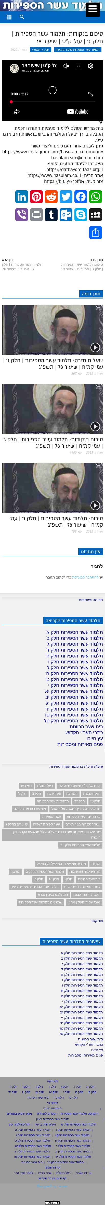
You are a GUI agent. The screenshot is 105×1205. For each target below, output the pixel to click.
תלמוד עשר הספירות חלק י (75, 685)
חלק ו (68, 879)
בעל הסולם (45, 786)
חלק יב (39, 1092)
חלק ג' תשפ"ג (40, 50)
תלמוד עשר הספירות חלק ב (75, 638)
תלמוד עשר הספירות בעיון (52, 1119)
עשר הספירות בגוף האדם (82, 824)
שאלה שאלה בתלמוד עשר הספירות (76, 766)
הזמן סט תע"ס (52, 1108)
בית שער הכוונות (86, 726)
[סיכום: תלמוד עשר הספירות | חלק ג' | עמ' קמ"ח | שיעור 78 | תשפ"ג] (52, 487)
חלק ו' (22, 793)
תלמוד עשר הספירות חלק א (74, 632)
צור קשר (97, 920)
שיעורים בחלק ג (17, 824)
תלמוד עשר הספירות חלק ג (75, 644)
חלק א (90, 1087)
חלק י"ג (54, 879)
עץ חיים (95, 738)
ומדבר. (15, 871)
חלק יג (26, 1092)
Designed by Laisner (52, 1186)
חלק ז (14, 1087)
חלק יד (12, 1092)
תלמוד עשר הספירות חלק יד (74, 709)
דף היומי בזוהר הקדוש (52, 1178)
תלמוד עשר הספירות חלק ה (74, 656)
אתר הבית (44, 1173)
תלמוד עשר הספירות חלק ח (74, 673)
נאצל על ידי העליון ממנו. (84, 902)
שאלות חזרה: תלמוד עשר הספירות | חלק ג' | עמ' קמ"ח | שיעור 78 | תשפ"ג (53, 363)
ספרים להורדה (46, 1114)
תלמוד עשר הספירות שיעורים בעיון (77, 50)
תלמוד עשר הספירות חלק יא (74, 691)
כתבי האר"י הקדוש (84, 732)
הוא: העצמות (91, 793)
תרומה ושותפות (91, 599)
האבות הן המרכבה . (86, 894)
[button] (17, 16)
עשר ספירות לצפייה (46, 824)
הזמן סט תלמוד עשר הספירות (79, 1114)
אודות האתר (52, 1167)
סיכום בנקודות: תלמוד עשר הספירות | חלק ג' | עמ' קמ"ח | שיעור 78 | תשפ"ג (53, 442)
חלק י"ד (79, 801)
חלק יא (53, 1092)
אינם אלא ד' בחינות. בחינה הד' (79, 786)
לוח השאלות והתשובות (85, 871)
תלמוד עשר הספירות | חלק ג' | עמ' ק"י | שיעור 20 (22, 266)
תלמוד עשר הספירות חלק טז (74, 721)
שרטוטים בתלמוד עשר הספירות (40, 902)
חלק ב (36, 793)
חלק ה (39, 1087)
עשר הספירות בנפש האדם (82, 887)
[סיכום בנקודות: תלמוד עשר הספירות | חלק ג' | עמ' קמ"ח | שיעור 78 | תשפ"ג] (52, 408)
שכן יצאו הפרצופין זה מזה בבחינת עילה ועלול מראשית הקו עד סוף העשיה (56, 835)
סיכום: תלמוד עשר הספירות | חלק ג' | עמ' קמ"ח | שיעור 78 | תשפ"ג (56, 521)
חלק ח (92, 1092)
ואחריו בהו (54, 793)
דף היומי (52, 1081)
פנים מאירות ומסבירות (80, 744)
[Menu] (93, 10)
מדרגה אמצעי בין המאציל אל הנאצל (75, 809)
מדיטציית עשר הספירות (53, 801)
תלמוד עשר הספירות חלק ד (75, 650)
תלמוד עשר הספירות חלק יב (74, 697)
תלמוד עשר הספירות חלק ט (74, 679)
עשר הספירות (51, 816)
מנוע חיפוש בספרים (19, 1114)
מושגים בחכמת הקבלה (30, 809)
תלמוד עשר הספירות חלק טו (74, 715)
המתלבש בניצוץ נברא (53, 894)
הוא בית (26, 786)
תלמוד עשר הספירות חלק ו (75, 662)
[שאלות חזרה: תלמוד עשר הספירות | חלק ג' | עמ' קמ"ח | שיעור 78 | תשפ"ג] (52, 329)
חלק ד (52, 1087)
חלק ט (79, 1092)
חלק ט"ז (59, 1097)
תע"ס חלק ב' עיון (45, 1124)
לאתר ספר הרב (23, 1173)
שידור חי (52, 1103)
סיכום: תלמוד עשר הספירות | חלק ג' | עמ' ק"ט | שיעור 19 (82, 266)
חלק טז (95, 801)
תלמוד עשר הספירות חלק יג (74, 703)
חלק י (66, 1092)
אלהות (95, 864)
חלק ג (64, 1087)
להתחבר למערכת (85, 577)
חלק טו (73, 1097)
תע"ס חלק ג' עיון (19, 1124)
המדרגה (71, 793)
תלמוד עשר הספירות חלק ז (75, 667)
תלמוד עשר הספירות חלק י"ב (80, 845)
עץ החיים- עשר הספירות (83, 816)
